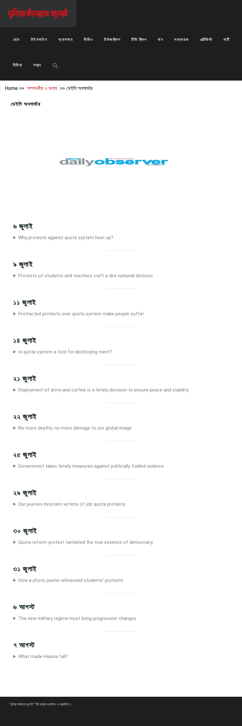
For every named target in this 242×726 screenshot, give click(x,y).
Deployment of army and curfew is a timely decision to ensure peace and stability (103, 390)
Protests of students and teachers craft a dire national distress (85, 276)
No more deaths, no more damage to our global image (75, 428)
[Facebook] (118, 716)
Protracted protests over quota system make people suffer (81, 314)
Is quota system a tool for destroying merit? (65, 352)
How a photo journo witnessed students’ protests (70, 580)
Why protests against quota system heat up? (65, 237)
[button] (55, 67)
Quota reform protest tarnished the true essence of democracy (85, 542)
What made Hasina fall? (43, 656)
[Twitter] (129, 716)
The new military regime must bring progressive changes (77, 618)
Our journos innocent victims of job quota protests (71, 504)
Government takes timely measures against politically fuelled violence (91, 466)
